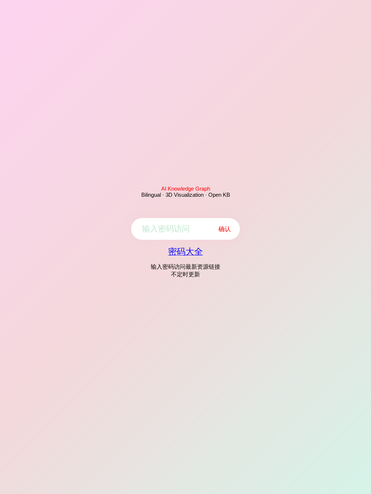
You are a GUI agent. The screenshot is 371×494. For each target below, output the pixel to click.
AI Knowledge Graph (185, 189)
